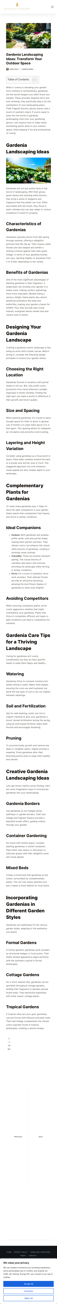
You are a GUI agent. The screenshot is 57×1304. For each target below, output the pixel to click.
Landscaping (27, 69)
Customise (28, 1291)
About (23, 1256)
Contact (33, 1256)
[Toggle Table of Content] (33, 80)
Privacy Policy (21, 1252)
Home (9, 1252)
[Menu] (52, 7)
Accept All (28, 1284)
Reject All (29, 1298)
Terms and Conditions (40, 1252)
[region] (28, 1281)
